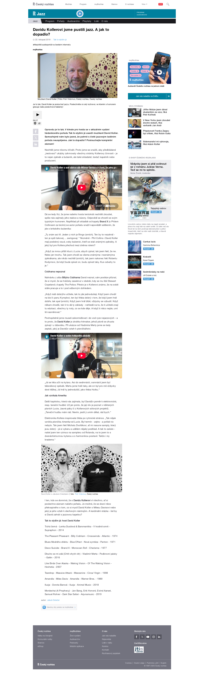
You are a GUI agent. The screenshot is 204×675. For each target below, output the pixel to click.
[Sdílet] (39, 123)
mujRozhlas (99, 4)
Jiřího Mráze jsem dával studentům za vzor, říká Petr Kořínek (155, 112)
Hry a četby (134, 67)
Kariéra (105, 646)
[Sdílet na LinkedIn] (35, 144)
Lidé (96, 21)
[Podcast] (35, 123)
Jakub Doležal (53, 600)
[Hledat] (168, 4)
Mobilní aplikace (77, 646)
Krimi (145, 67)
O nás (105, 21)
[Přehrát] (37, 115)
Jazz (35, 21)
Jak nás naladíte (109, 636)
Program (83, 4)
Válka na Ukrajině (45, 636)
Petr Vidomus (69, 99)
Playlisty (87, 21)
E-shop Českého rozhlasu (142, 158)
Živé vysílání (135, 75)
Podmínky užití (152, 663)
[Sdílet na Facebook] (35, 131)
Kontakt (105, 650)
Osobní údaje (139, 663)
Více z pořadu (136, 106)
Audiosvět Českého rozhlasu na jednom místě (146, 86)
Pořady (61, 21)
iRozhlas (68, 4)
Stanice (114, 4)
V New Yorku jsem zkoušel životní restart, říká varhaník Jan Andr (156, 123)
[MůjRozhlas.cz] (37, 50)
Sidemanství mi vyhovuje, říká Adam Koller (156, 142)
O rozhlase (129, 4)
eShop (40, 646)
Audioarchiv (142, 15)
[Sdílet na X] (35, 138)
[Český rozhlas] (43, 4)
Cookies (128, 663)
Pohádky (133, 71)
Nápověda (106, 639)
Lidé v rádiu (107, 643)
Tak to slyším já (60, 40)
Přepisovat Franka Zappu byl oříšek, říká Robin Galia (156, 132)
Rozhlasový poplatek (111, 653)
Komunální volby (45, 639)
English (163, 663)
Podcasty (74, 643)
